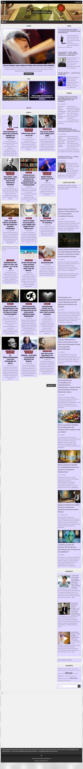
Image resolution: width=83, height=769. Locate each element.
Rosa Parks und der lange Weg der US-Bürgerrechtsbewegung (47, 355)
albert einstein (72, 668)
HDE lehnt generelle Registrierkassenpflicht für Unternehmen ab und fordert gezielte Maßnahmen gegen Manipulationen (28, 311)
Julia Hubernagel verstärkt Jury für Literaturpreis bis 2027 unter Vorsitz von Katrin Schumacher (47, 310)
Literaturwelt (47, 260)
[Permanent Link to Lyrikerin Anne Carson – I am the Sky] (28, 121)
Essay (10, 218)
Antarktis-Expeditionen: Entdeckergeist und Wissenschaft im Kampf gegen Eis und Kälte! (15, 98)
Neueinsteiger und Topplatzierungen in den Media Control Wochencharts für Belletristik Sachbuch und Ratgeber (69, 302)
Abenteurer (61, 678)
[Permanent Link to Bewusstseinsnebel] (47, 252)
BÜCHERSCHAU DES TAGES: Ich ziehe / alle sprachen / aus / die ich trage (10, 265)
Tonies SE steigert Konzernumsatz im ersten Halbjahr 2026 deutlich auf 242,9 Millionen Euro (28, 224)
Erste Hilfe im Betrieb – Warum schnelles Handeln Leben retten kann (75, 636)
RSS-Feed (62, 589)
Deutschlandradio (28, 129)
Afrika (74, 673)
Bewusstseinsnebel (47, 263)
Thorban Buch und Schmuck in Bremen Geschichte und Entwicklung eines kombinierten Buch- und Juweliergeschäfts (28, 180)
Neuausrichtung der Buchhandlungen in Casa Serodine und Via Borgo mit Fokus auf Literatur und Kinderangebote (10, 310)
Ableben (69, 680)
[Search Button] (41, 756)
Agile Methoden (61, 673)
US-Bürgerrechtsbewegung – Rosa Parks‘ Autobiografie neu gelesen (10, 359)
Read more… (69, 47)
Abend (68, 673)
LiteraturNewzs (28, 131)
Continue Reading (29, 74)
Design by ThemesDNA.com (41, 760)
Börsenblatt (10, 129)
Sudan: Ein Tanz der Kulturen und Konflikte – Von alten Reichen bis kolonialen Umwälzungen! (10, 224)
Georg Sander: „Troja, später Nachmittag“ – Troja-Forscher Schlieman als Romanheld (10, 181)
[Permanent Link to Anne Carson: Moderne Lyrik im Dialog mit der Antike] (47, 121)
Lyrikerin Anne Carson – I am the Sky (28, 134)
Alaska (67, 668)
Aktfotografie (66, 678)
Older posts (50, 385)
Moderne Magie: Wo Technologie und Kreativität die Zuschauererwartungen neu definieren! (42, 97)
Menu (4, 2)
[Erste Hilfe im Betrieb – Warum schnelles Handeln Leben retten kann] (64, 643)
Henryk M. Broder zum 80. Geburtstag (47, 222)
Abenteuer (74, 678)
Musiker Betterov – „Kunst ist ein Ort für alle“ (47, 179)
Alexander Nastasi (62, 668)
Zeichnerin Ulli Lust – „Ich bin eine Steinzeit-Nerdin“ (68, 157)
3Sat (79, 670)
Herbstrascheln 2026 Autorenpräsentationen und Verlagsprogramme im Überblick (69, 129)
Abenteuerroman (74, 670)
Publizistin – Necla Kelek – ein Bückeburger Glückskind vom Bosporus (28, 358)
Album (75, 676)
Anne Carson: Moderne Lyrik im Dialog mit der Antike (47, 134)
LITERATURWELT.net (41, 12)
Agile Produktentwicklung (67, 676)
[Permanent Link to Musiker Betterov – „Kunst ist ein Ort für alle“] (47, 164)
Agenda (60, 676)
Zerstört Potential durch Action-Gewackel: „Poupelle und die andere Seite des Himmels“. (28, 266)
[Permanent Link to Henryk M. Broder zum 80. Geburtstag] (47, 210)
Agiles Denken (64, 680)
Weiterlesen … (70, 230)
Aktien (59, 680)
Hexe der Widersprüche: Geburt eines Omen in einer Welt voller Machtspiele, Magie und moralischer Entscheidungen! (69, 344)
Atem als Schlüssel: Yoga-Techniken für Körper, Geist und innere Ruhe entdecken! (28, 65)
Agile (76, 673)
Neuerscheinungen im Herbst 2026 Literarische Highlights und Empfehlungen (10, 134)
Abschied (69, 670)
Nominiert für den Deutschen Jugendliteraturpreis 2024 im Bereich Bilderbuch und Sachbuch (67, 99)
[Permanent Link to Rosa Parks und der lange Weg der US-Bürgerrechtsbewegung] (47, 343)
